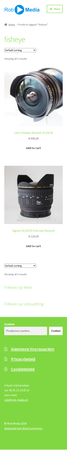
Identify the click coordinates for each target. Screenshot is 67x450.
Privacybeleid (23, 359)
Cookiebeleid (23, 369)
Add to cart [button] (33, 148)
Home (12, 24)
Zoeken (9, 324)
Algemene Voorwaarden (32, 349)
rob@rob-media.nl (16, 400)
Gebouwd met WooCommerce (23, 428)
